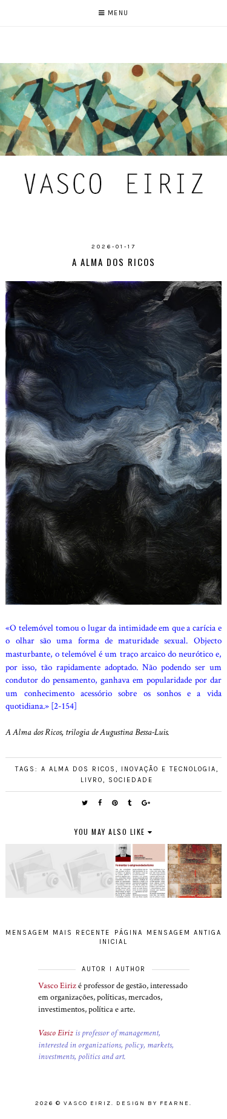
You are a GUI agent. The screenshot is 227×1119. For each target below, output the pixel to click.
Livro (92, 780)
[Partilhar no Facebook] (100, 803)
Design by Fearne (152, 1103)
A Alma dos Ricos (78, 769)
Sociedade (130, 780)
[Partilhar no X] (85, 803)
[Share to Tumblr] (130, 803)
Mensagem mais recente (57, 933)
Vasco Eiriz (57, 985)
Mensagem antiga (184, 933)
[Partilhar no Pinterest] (115, 803)
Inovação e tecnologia (168, 769)
